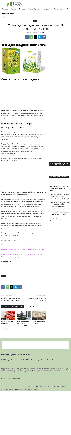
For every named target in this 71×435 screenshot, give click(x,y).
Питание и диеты (34, 9)
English (9, 360)
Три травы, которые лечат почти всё (13, 245)
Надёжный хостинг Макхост (10, 378)
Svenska (54, 360)
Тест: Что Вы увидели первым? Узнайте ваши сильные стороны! (59, 221)
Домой (3, 17)
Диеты (35, 21)
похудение (15, 276)
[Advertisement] (23, 96)
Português (38, 360)
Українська (65, 360)
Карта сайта (55, 386)
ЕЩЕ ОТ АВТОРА (30, 307)
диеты (8, 276)
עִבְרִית (27, 360)
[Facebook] (27, 37)
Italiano (32, 360)
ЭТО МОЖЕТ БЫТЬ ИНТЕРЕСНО (12, 307)
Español (49, 360)
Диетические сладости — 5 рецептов (37, 299)
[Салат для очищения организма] (8, 315)
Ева (30, 32)
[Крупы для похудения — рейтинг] (39, 315)
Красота (22, 9)
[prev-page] (2, 329)
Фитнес (13, 9)
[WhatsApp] (31, 37)
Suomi (13, 360)
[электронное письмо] (35, 37)
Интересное (47, 9)
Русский (44, 360)
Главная (5, 9)
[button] (67, 9)
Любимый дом (7, 13)
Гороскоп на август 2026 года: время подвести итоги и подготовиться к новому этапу (59, 196)
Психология (58, 9)
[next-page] (5, 329)
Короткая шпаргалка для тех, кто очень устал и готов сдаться (11, 299)
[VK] (44, 37)
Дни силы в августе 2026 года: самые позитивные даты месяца (59, 188)
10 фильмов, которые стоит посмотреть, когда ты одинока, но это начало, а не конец (60, 213)
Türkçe (60, 360)
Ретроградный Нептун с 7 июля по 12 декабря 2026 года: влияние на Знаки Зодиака (59, 204)
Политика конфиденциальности (42, 386)
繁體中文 (3, 360)
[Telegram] (40, 37)
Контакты (62, 386)
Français (18, 360)
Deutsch (23, 360)
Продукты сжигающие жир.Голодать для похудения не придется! (23, 250)
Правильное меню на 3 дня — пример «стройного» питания (23, 323)
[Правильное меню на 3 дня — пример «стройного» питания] (23, 315)
